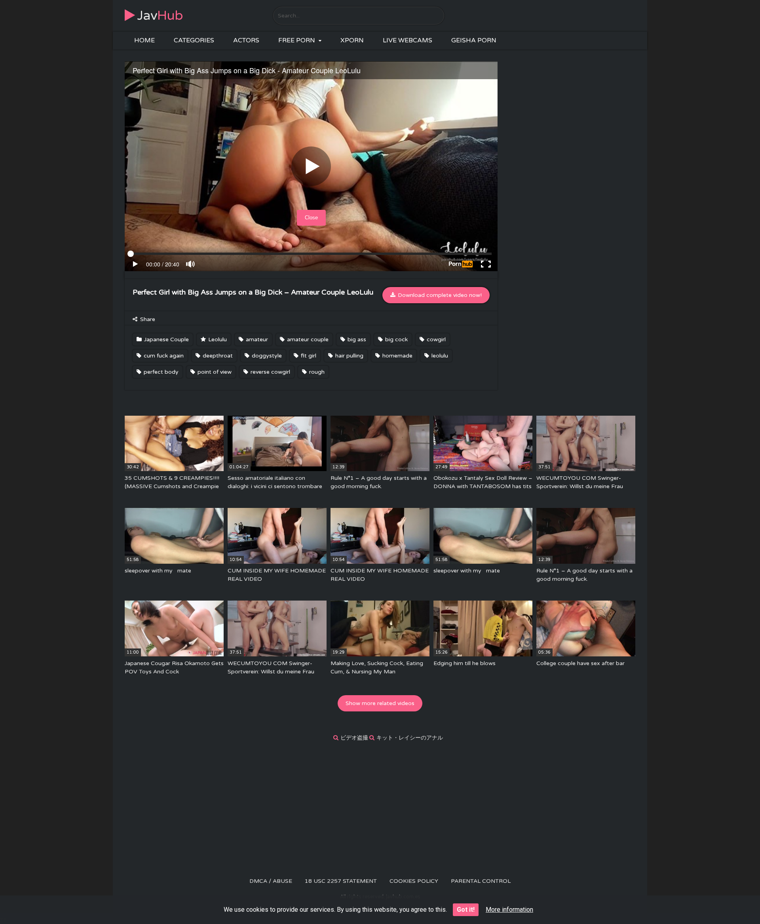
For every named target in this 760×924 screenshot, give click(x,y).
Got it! (466, 909)
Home (144, 40)
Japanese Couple (165, 339)
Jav (160, 15)
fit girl (307, 355)
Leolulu (217, 339)
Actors (246, 40)
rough (316, 372)
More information (509, 909)
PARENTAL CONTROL (481, 881)
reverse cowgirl (269, 372)
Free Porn (296, 40)
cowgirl (435, 339)
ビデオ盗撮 (354, 737)
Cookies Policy (414, 881)
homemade (396, 355)
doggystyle (266, 355)
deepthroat (217, 355)
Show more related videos (380, 703)
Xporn (352, 40)
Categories (194, 40)
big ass (356, 339)
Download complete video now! (439, 295)
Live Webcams (407, 40)
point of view (214, 372)
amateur (256, 339)
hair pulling (348, 355)
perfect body (160, 372)
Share (147, 319)
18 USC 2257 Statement (341, 881)
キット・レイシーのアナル (409, 737)
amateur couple (307, 339)
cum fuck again (163, 355)
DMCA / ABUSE (270, 881)
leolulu (439, 355)
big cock (396, 339)
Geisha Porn (473, 40)
